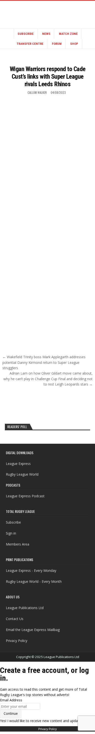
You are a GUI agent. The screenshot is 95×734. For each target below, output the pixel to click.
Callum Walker (37, 92)
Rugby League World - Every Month (34, 581)
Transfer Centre (30, 44)
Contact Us (14, 618)
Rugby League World (22, 474)
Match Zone (68, 34)
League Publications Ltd (25, 607)
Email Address (11, 700)
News (46, 34)
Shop (74, 44)
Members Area (17, 544)
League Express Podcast (25, 496)
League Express (18, 463)
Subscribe (26, 34)
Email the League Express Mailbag (33, 629)
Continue (11, 713)
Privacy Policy (16, 640)
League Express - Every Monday (31, 570)
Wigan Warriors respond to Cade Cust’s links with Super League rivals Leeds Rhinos (48, 76)
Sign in (11, 533)
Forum (57, 44)
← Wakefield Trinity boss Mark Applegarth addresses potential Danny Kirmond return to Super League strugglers (44, 362)
